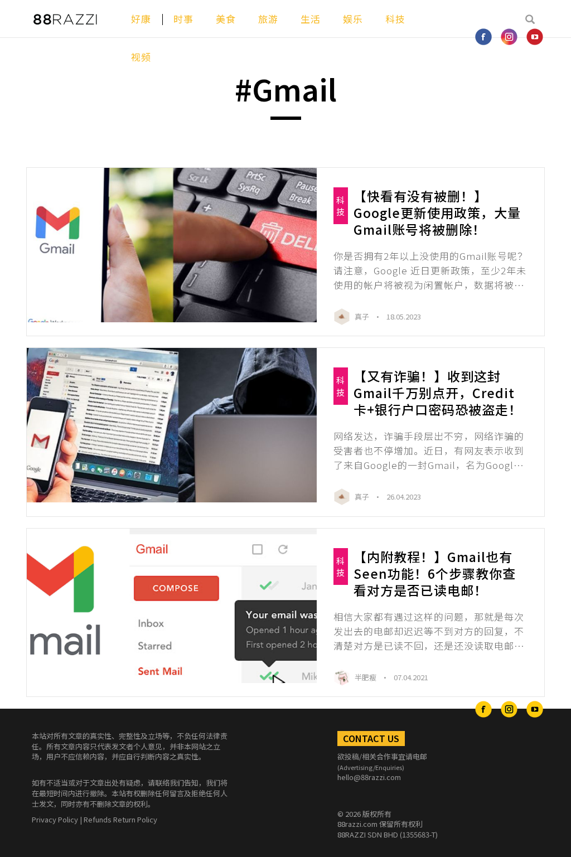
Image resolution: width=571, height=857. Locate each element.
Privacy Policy (55, 819)
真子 (363, 316)
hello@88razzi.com (369, 777)
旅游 (268, 19)
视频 (141, 57)
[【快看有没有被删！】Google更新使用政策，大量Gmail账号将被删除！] (172, 245)
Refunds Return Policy (120, 819)
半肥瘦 (366, 677)
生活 (311, 19)
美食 (226, 19)
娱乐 (353, 19)
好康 (141, 19)
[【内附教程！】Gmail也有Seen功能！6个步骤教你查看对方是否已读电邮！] (172, 606)
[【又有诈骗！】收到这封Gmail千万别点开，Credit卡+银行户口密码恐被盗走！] (172, 425)
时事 (183, 19)
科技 (395, 19)
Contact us (371, 738)
